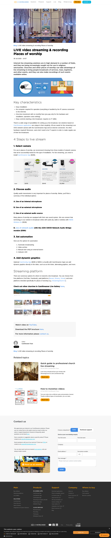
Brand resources (56, 508)
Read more (45, 377)
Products (41, 2)
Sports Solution (17, 505)
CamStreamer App (24, 155)
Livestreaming (17, 501)
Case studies (55, 504)
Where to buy (68, 2)
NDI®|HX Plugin (37, 504)
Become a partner (86, 495)
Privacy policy (69, 524)
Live (55, 2)
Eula (62, 524)
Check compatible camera (58, 493)
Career (70, 497)
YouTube (32, 325)
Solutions (33, 2)
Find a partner (85, 493)
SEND (62, 469)
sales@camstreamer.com (28, 439)
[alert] (55, 532)
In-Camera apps (56, 495)
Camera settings (56, 501)
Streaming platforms (18, 493)
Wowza (57, 278)
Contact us (71, 493)
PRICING (77, 2)
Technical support (86, 430)
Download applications (57, 491)
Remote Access (37, 509)
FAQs (44, 442)
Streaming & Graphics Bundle (40, 499)
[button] (35, 536)
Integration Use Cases (57, 506)
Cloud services (55, 497)
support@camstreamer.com (28, 444)
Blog (59, 2)
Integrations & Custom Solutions (21, 507)
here (62, 286)
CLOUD (86, 2)
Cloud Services (17, 503)
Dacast (51, 278)
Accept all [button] (81, 532)
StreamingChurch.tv (58, 281)
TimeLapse (36, 514)
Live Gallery (16, 495)
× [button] (109, 528)
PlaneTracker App (37, 501)
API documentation (56, 499)
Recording (35, 511)
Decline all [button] (98, 532)
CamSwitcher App (37, 495)
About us (70, 491)
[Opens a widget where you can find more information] (104, 535)
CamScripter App (37, 497)
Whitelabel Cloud (37, 516)
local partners (38, 449)
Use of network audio (25, 228)
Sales (74, 429)
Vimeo (63, 278)
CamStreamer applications (22, 125)
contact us (44, 334)
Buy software (17, 491)
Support (48, 2)
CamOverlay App (25, 262)
